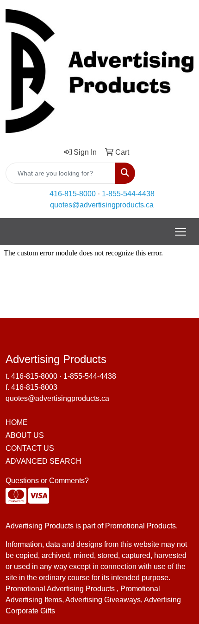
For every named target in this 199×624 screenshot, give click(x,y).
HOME (17, 422)
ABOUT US (25, 435)
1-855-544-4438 (128, 194)
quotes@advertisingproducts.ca (102, 205)
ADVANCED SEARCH (43, 461)
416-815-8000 (73, 194)
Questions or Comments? (47, 481)
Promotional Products (140, 526)
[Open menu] (180, 232)
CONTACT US (30, 448)
